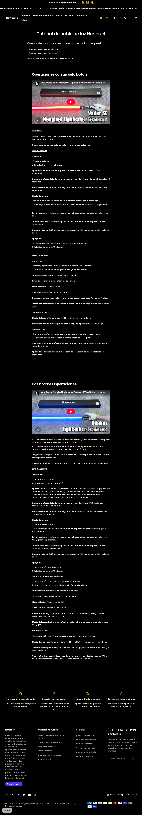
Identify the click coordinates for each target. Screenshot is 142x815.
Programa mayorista (85, 756)
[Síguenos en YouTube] (29, 794)
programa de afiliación (86, 752)
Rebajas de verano (42, 15)
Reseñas (69, 15)
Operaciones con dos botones (43, 53)
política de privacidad (86, 735)
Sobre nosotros (45, 751)
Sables (25, 15)
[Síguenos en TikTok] (35, 794)
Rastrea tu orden (45, 759)
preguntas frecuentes (47, 746)
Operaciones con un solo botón (43, 49)
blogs (24, 20)
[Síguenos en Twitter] (12, 794)
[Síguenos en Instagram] (18, 794)
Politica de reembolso (86, 739)
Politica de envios (84, 744)
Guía (58, 15)
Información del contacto (49, 755)
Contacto (80, 15)
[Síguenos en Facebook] (6, 794)
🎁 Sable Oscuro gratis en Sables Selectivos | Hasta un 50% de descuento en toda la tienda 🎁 (83, 8)
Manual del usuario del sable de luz (51, 737)
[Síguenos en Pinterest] (23, 794)
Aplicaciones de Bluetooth (50, 742)
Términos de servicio (85, 748)
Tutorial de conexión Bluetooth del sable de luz (52, 58)
